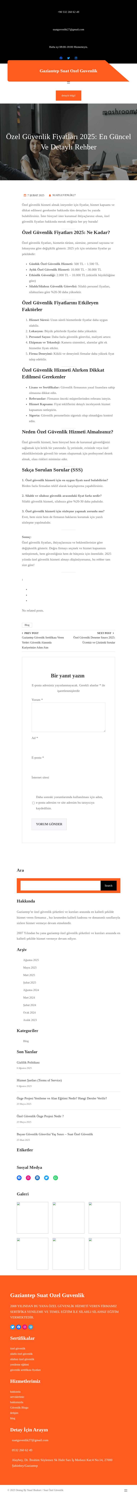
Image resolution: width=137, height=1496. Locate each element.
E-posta (38, 757)
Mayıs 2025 (30, 967)
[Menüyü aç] (68, 82)
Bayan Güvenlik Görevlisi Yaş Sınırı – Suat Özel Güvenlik (55, 1134)
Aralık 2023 (30, 1020)
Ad (35, 738)
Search (108, 885)
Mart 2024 (29, 997)
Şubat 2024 (29, 1005)
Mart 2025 (29, 975)
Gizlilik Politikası (28, 1062)
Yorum (37, 700)
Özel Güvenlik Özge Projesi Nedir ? (40, 1116)
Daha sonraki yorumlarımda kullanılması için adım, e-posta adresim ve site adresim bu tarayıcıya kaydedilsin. (69, 802)
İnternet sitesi (40, 777)
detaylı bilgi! (69, 95)
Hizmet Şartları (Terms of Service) (39, 1080)
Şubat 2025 (29, 982)
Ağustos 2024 (31, 990)
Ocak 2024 (29, 1012)
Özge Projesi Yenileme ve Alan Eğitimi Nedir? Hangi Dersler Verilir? (62, 1098)
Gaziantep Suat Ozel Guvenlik (68, 70)
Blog (27, 625)
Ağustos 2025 (31, 960)
